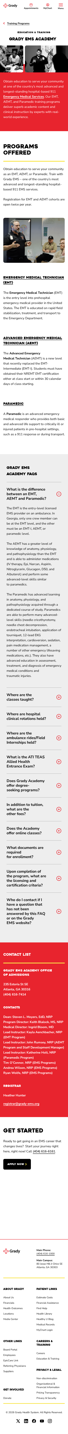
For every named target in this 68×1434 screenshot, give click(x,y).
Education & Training (47, 1358)
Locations (8, 1313)
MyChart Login (44, 1330)
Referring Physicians (14, 1366)
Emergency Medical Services (23, 97)
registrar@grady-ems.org (21, 1104)
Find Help (41, 1308)
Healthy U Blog (44, 1319)
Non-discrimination (46, 1378)
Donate (7, 1398)
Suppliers (8, 1371)
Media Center (10, 1319)
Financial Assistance (47, 1303)
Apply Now (15, 1164)
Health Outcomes (13, 1308)
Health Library (44, 1313)
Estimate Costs (44, 1297)
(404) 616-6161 (44, 1151)
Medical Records (45, 1324)
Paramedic (13, 404)
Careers (40, 1353)
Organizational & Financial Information (48, 1385)
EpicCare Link (10, 1360)
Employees (9, 1355)
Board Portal (10, 1349)
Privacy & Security (46, 1398)
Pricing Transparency (48, 1392)
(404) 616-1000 (45, 1253)
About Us (8, 1297)
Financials (8, 1303)
